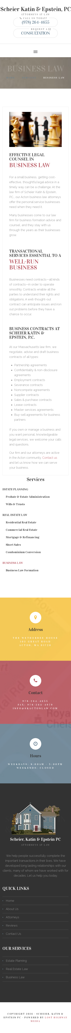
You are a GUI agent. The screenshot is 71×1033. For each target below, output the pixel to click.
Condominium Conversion (23, 552)
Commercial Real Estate (21, 530)
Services (29, 77)
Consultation (35, 33)
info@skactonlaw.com (35, 708)
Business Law (15, 977)
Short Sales (13, 545)
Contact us (49, 457)
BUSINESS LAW (12, 563)
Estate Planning (16, 960)
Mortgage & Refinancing (22, 537)
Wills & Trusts (15, 504)
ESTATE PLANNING (15, 489)
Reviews (12, 925)
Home (10, 77)
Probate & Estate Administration (28, 497)
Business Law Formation (22, 570)
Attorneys (12, 917)
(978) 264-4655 (35, 22)
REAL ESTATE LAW (14, 515)
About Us (12, 909)
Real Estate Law (17, 969)
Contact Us (13, 933)
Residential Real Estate (21, 522)
